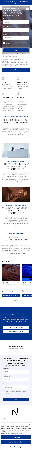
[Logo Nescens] (16, 411)
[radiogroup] (11, 291)
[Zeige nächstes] (29, 300)
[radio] (2, 291)
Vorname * (6, 368)
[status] (16, 30)
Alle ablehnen (16, 437)
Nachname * (7, 376)
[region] (16, 436)
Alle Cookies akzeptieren (16, 442)
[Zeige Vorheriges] (3, 300)
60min (5, 291)
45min (25, 291)
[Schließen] (30, 2)
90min (11, 291)
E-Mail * (5, 384)
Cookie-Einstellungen (16, 447)
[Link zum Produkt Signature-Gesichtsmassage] (11, 272)
